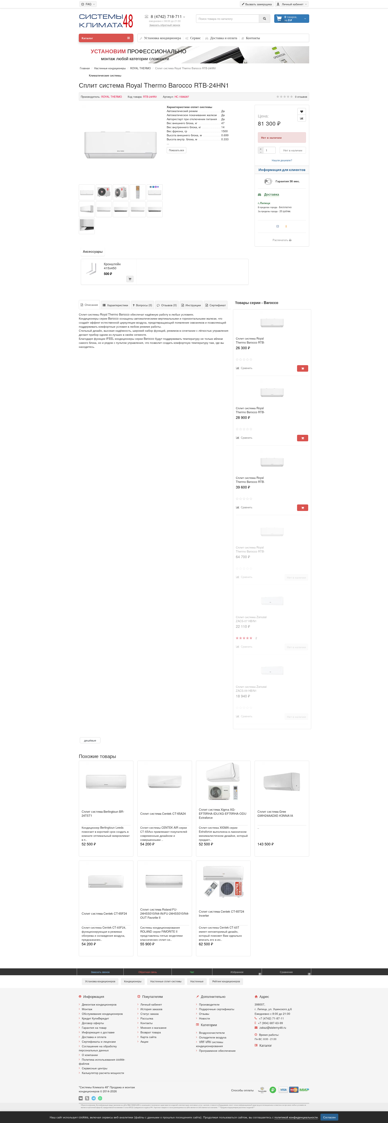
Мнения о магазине (153, 1027)
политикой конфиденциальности (296, 1117)
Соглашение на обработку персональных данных (98, 1048)
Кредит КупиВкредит (95, 1018)
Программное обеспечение (217, 1051)
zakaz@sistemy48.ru (272, 1027)
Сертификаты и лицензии (99, 1041)
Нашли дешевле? (282, 160)
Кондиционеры (132, 981)
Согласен (329, 1117)
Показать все (176, 150)
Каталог (87, 38)
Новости (204, 1018)
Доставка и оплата (94, 1037)
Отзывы (204, 1014)
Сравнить (245, 368)
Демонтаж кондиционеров (99, 1004)
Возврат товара (150, 1032)
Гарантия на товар (94, 1027)
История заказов (151, 1009)
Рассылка (146, 1018)
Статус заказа (149, 1014)
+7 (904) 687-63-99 (270, 1023)
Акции (144, 1041)
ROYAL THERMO (140, 68)
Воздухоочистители (212, 1033)
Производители (209, 1004)
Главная (85, 68)
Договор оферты (93, 1023)
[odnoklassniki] (87, 1098)
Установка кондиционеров (100, 981)
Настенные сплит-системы (165, 981)
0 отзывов (301, 97)
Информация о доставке (98, 1032)
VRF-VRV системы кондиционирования (209, 1044)
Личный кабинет (151, 1004)
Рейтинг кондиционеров (226, 981)
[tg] (94, 1098)
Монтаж (87, 1009)
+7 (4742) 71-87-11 (271, 1018)
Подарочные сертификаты (216, 1009)
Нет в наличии (292, 150)
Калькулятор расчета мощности (103, 1073)
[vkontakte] (81, 1098)
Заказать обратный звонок (164, 25)
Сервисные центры (94, 1068)
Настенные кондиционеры (110, 68)
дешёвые (90, 740)
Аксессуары (93, 251)
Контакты (146, 1023)
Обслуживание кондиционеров (102, 1014)
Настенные (196, 981)
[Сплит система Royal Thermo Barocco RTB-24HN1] (120, 143)
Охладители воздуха (212, 1037)
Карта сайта (148, 1037)
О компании (90, 1055)
